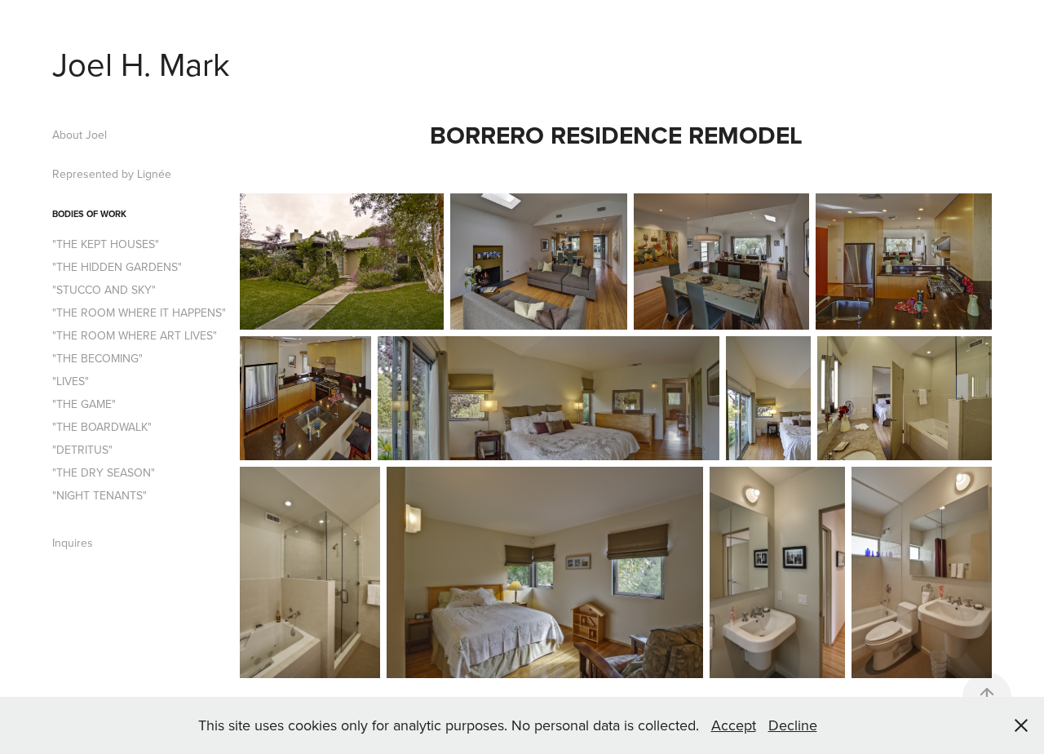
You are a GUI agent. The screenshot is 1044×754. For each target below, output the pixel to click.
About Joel (79, 134)
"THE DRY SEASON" (103, 472)
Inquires (72, 542)
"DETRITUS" (82, 449)
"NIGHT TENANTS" (99, 495)
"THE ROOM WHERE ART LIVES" (134, 335)
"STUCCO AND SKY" (104, 290)
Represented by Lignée (111, 174)
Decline (792, 725)
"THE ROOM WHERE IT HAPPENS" (139, 312)
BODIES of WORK (89, 213)
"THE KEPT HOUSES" (105, 244)
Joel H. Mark (141, 63)
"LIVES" (70, 381)
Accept (733, 725)
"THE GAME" (84, 404)
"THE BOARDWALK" (102, 427)
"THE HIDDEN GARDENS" (117, 267)
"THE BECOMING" (97, 358)
